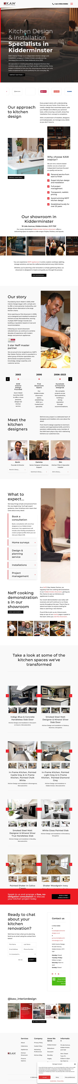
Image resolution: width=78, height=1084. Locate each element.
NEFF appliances (33, 262)
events (55, 614)
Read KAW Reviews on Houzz (61, 981)
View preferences (70, 1077)
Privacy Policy (60, 1080)
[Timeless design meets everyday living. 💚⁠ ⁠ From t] (14, 1011)
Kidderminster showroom (53, 592)
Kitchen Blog (38, 1055)
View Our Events (15, 612)
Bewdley (50, 1055)
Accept (45, 1077)
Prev (8, 379)
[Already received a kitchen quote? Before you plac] (52, 1011)
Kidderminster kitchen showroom (44, 229)
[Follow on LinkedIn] (58, 974)
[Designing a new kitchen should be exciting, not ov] (39, 1011)
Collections (24, 1046)
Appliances (24, 1049)
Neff (44, 587)
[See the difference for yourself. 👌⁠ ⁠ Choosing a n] (26, 1011)
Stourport (50, 1051)
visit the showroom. (60, 617)
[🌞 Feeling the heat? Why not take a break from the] (64, 1011)
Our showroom (38, 275)
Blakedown (50, 1048)
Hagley (49, 1058)
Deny (57, 1077)
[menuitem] (60, 4)
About (23, 1042)
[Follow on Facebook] (55, 974)
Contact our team (16, 75)
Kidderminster (51, 1045)
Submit (31, 960)
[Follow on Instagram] (52, 974)
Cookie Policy (53, 1080)
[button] (75, 1064)
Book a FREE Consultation (63, 896)
